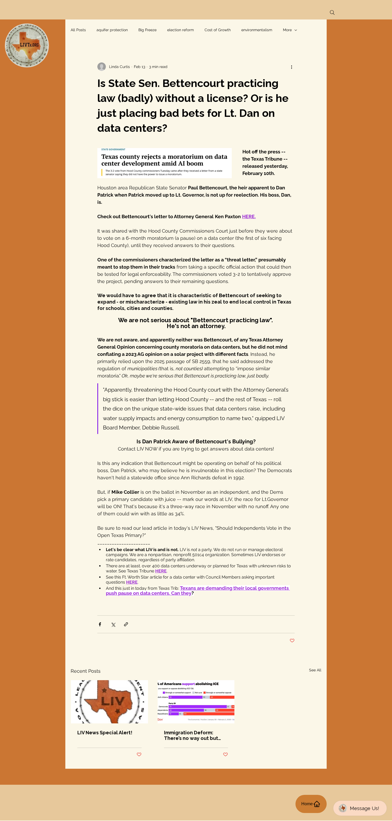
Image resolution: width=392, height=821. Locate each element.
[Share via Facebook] (99, 624)
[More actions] (291, 66)
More (287, 30)
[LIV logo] (109, 701)
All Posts (78, 30)
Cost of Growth (218, 30)
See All (315, 670)
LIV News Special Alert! (104, 732)
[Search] (332, 12)
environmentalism (256, 30)
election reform (180, 30)
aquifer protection (112, 30)
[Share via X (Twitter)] (112, 624)
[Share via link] (126, 624)
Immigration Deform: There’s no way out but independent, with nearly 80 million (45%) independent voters (194, 735)
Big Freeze (147, 30)
